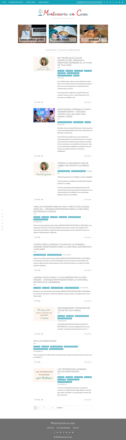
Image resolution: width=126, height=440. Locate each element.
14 (52, 407)
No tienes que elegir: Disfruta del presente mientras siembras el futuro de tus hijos (74, 61)
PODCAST (76, 75)
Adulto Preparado (73, 73)
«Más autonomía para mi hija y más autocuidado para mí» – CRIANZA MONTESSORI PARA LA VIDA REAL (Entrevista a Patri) (61, 209)
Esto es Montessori (44, 341)
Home (4, 2)
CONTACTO (76, 427)
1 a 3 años (69, 70)
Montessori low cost (56, 349)
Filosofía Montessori (64, 75)
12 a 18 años (78, 70)
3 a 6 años (88, 70)
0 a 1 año (61, 70)
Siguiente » (60, 407)
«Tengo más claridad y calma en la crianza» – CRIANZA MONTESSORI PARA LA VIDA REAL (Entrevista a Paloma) (62, 246)
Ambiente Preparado (81, 316)
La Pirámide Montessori (15, 2)
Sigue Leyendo (88, 102)
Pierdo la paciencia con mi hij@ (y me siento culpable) (73, 164)
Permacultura (78, 122)
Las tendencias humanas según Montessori (71, 370)
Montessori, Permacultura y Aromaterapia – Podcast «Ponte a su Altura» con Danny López (74, 113)
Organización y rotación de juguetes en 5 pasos (73, 309)
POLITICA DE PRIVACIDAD (63, 427)
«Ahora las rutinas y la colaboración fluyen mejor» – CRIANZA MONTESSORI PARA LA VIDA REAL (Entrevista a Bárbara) (60, 279)
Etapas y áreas (30, 2)
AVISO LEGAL (50, 427)
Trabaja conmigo (43, 2)
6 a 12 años (61, 73)
